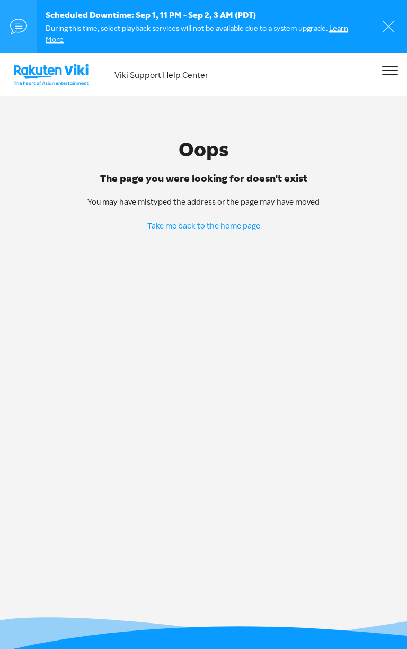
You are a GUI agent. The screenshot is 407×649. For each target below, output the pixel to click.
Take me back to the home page (203, 226)
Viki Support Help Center (161, 74)
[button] (390, 70)
